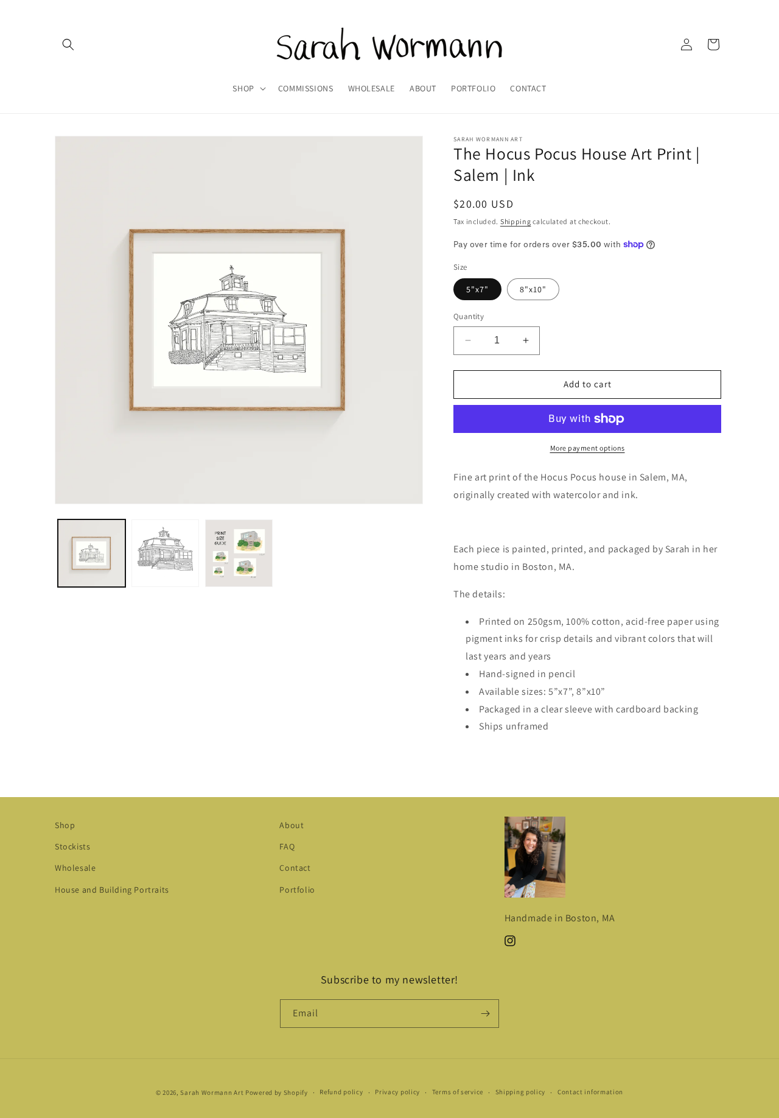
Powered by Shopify (276, 1092)
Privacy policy (397, 1092)
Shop (65, 825)
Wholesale (75, 867)
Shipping (515, 221)
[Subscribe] (485, 1013)
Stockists (72, 846)
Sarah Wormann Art (211, 1092)
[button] (68, 44)
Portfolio (297, 889)
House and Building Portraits (112, 889)
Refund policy (341, 1092)
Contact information (590, 1092)
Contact (294, 867)
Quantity (468, 316)
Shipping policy (520, 1092)
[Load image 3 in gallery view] (239, 553)
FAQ (287, 846)
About (291, 825)
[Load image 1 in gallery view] (91, 553)
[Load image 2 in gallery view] (165, 553)
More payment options (587, 447)
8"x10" (533, 289)
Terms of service (457, 1092)
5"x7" (477, 289)
